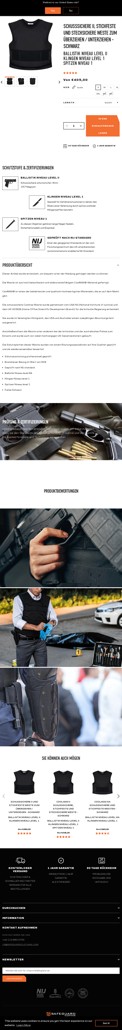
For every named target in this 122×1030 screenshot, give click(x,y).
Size (66, 87)
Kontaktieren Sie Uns (16, 935)
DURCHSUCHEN (13, 907)
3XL (104, 93)
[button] (70, 73)
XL (117, 87)
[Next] (118, 796)
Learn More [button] (23, 1025)
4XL (111, 93)
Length (69, 102)
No (71, 10)
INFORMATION (13, 917)
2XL (98, 93)
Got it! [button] (106, 1023)
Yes (53, 10)
